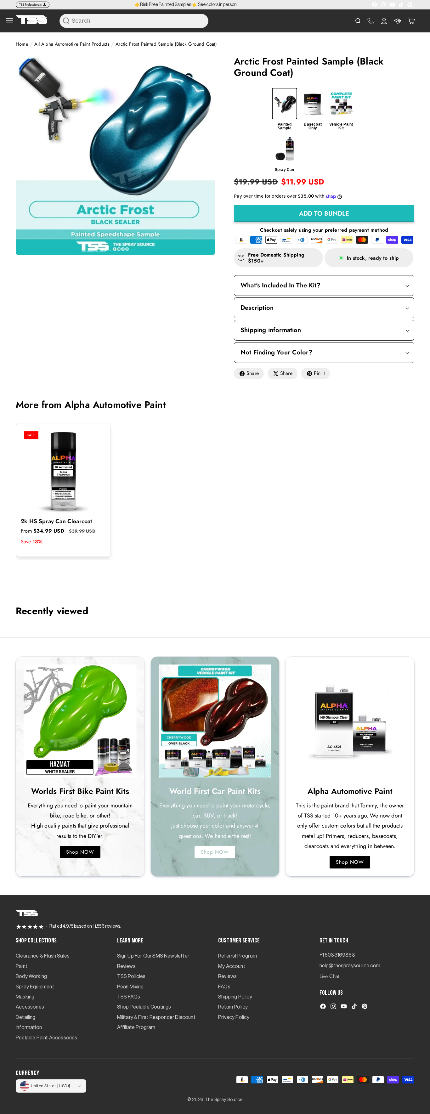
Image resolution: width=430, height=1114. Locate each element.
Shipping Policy (235, 996)
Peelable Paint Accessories (46, 1037)
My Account (231, 966)
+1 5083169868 (337, 955)
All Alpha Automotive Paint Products (71, 44)
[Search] (66, 21)
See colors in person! (218, 5)
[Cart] (411, 21)
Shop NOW (80, 852)
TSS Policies (131, 976)
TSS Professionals (30, 4)
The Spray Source (224, 1100)
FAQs (224, 986)
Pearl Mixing (130, 986)
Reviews (126, 966)
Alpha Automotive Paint (115, 404)
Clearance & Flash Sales (43, 955)
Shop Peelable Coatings (144, 1006)
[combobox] (133, 21)
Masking (25, 996)
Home (22, 44)
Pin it (319, 373)
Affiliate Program (136, 1027)
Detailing (26, 1017)
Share (252, 373)
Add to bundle (324, 213)
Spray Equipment (35, 986)
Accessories (30, 1006)
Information (29, 1027)
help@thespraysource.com (350, 965)
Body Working (31, 976)
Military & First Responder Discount (156, 1017)
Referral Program (237, 955)
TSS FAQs (128, 996)
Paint (21, 966)
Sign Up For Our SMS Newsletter (153, 955)
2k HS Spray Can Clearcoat (56, 521)
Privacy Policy (234, 1017)
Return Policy (233, 1006)
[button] (411, 21)
